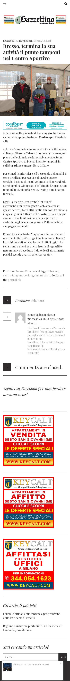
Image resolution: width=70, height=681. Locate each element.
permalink (14, 280)
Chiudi (61, 663)
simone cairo (42, 275)
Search (64, 4)
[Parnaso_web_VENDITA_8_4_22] (28, 465)
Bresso (37, 40)
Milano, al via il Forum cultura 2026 (31, 664)
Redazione (9, 40)
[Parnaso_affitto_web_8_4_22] (28, 526)
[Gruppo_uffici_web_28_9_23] (28, 588)
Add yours (38, 300)
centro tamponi (12, 275)
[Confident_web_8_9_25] (35, 128)
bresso (54, 271)
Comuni (46, 40)
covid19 (28, 275)
